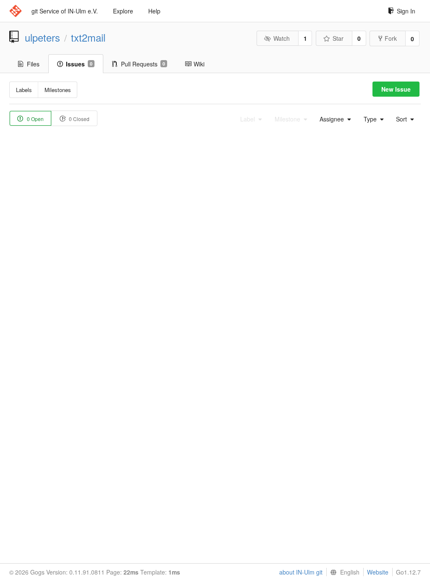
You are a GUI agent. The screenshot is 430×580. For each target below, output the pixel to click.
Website (377, 572)
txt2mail (88, 37)
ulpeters (42, 37)
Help (154, 11)
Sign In (406, 11)
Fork (391, 38)
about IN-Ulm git (300, 572)
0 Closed (78, 118)
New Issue (396, 89)
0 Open (35, 118)
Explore (123, 11)
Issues (79, 64)
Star (338, 38)
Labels (24, 90)
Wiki (199, 64)
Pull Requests (143, 64)
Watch (281, 38)
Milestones (58, 90)
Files (33, 64)
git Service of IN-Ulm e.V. (64, 11)
